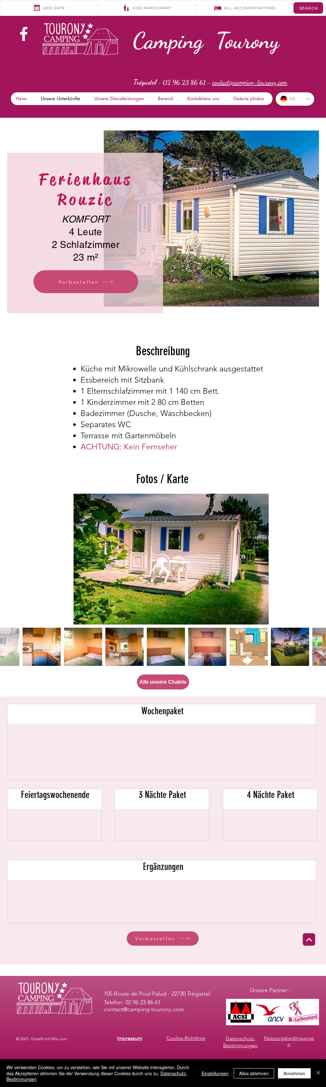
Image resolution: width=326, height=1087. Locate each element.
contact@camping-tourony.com (144, 1009)
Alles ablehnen (254, 1073)
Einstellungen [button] (215, 1073)
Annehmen (294, 1073)
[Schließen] (318, 1073)
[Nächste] (309, 939)
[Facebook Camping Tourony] (23, 34)
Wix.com (59, 1038)
